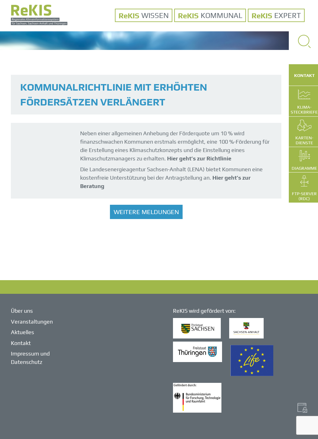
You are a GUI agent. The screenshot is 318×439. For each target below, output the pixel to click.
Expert (287, 15)
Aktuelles (22, 332)
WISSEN (155, 15)
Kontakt (21, 343)
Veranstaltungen (32, 321)
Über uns (22, 310)
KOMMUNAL (221, 15)
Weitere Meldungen (146, 211)
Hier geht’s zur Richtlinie (200, 158)
